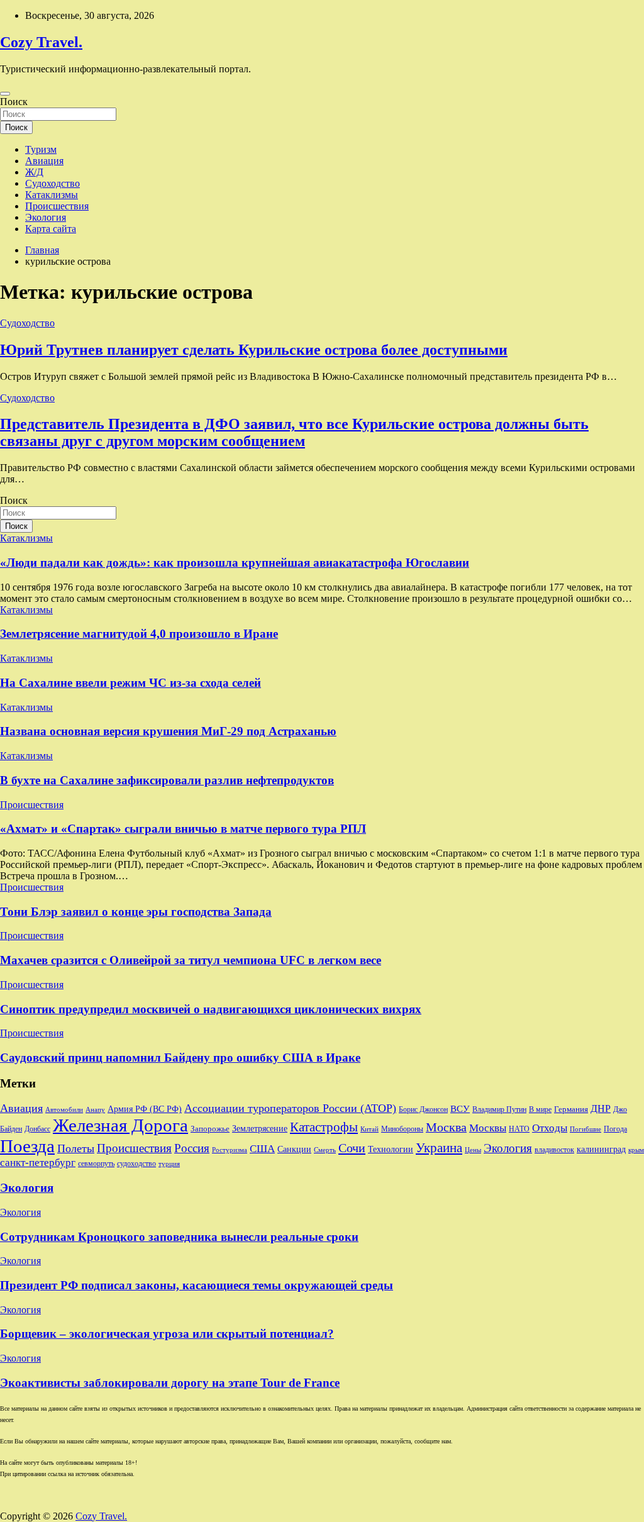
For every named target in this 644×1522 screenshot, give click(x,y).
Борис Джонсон (423, 1110)
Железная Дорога (120, 1125)
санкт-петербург (37, 1163)
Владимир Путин (499, 1109)
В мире (540, 1110)
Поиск (14, 101)
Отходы (549, 1128)
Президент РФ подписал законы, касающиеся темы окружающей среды (196, 1285)
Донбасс (37, 1129)
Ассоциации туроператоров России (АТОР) (290, 1108)
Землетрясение (259, 1128)
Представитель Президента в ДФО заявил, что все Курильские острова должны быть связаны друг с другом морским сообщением (294, 432)
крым (636, 1150)
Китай (369, 1129)
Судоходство (52, 183)
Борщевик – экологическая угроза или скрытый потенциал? (167, 1333)
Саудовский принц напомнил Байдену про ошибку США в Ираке (180, 1057)
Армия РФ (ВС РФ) (145, 1109)
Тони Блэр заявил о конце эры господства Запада (136, 911)
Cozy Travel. (41, 42)
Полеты (75, 1148)
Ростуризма (229, 1150)
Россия (191, 1148)
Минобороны (402, 1129)
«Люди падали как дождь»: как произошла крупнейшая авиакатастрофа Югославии (234, 562)
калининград (601, 1149)
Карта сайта (50, 228)
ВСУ (460, 1109)
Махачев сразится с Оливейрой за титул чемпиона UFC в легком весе (190, 960)
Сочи (351, 1148)
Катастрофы (324, 1127)
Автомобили (64, 1109)
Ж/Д (34, 172)
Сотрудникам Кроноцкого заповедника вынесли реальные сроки (179, 1236)
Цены (473, 1150)
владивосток (554, 1150)
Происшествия (57, 206)
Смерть (325, 1150)
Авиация (44, 160)
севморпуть (96, 1164)
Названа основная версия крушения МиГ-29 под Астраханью (168, 731)
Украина (439, 1147)
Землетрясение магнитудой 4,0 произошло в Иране (139, 633)
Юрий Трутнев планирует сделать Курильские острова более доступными (254, 350)
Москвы (487, 1128)
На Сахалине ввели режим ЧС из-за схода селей (130, 682)
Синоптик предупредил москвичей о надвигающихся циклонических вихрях (210, 1009)
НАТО (519, 1129)
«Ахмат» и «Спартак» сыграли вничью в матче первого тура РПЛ (183, 828)
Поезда (27, 1146)
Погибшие (585, 1129)
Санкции (294, 1149)
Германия (571, 1109)
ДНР (601, 1108)
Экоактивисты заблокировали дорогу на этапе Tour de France (170, 1382)
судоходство (136, 1163)
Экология (45, 217)
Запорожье (210, 1128)
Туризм (41, 149)
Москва (446, 1127)
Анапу (95, 1109)
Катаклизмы (51, 194)
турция (169, 1163)
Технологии (390, 1149)
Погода (615, 1129)
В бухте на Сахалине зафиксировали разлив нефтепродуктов (167, 780)
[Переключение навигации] (5, 94)
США (262, 1149)
